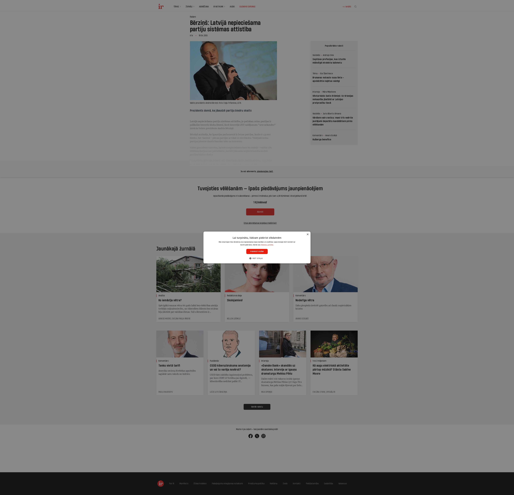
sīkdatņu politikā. (267, 245)
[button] (257, 258)
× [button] (308, 234)
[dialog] (257, 247)
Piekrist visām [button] (257, 251)
